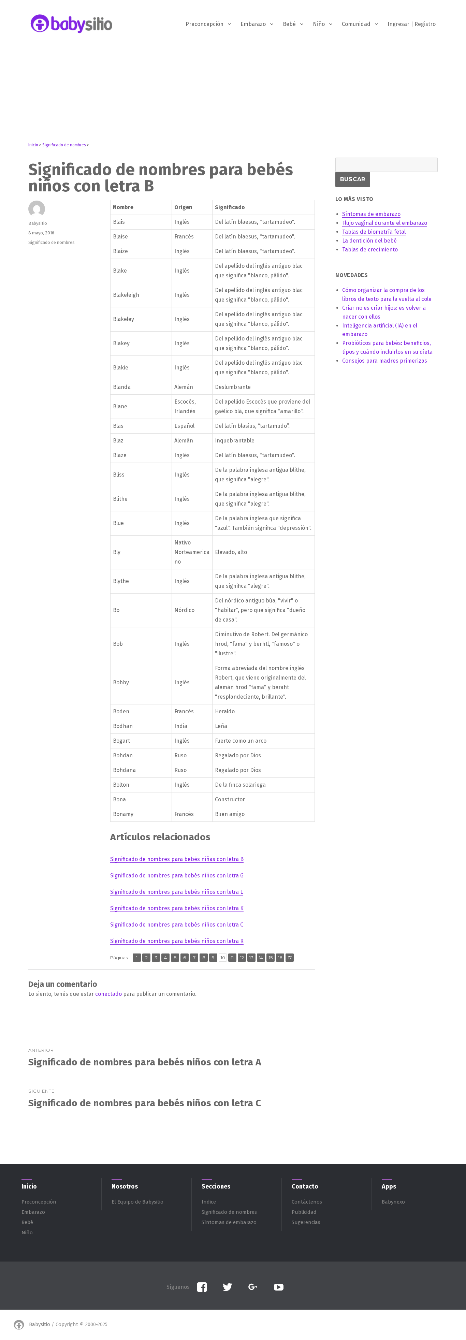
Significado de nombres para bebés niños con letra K (177, 908)
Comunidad (356, 24)
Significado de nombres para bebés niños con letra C (176, 924)
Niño (319, 24)
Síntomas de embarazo (229, 1222)
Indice (209, 1202)
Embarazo (253, 24)
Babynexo (393, 1202)
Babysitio (37, 223)
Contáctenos (307, 1202)
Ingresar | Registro (412, 24)
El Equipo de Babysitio (137, 1202)
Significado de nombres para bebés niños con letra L (176, 892)
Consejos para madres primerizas (384, 361)
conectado (108, 994)
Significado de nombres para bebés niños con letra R (177, 941)
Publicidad (304, 1212)
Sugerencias (306, 1222)
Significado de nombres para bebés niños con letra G (177, 875)
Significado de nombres (51, 242)
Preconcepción (204, 24)
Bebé (289, 24)
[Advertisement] (233, 94)
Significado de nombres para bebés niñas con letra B (177, 859)
